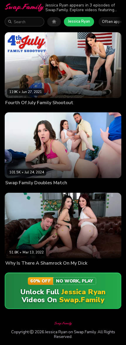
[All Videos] (54, 21)
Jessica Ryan (79, 21)
